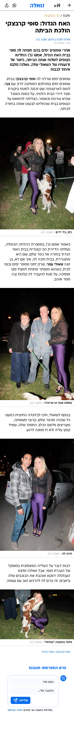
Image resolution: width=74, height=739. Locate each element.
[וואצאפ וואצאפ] (14, 5)
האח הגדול (48, 652)
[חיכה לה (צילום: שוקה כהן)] (37, 498)
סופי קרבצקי (63, 652)
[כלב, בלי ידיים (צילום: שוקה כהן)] (37, 176)
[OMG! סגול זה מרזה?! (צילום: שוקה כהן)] (37, 347)
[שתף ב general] (7, 5)
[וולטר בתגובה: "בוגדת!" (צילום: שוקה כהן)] (37, 617)
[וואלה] (37, 5)
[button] (57, 5)
